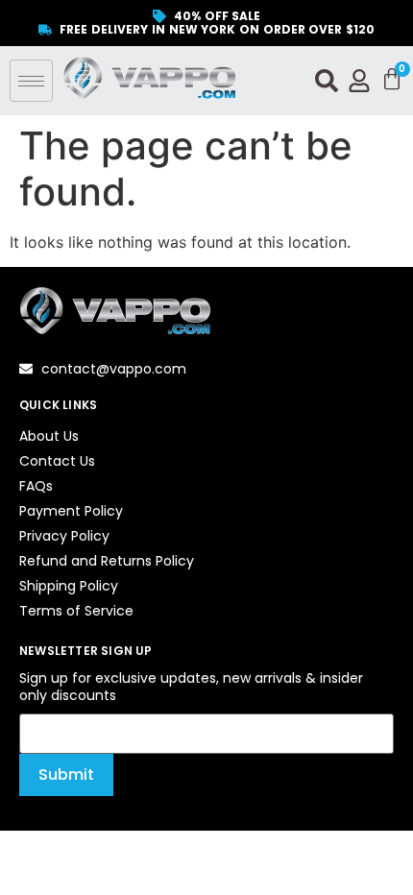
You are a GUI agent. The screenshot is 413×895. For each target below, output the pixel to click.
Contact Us (57, 461)
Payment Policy (71, 510)
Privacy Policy (64, 535)
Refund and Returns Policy (106, 560)
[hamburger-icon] (31, 81)
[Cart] (391, 79)
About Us (49, 436)
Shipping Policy (68, 585)
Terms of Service (76, 610)
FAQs (36, 486)
